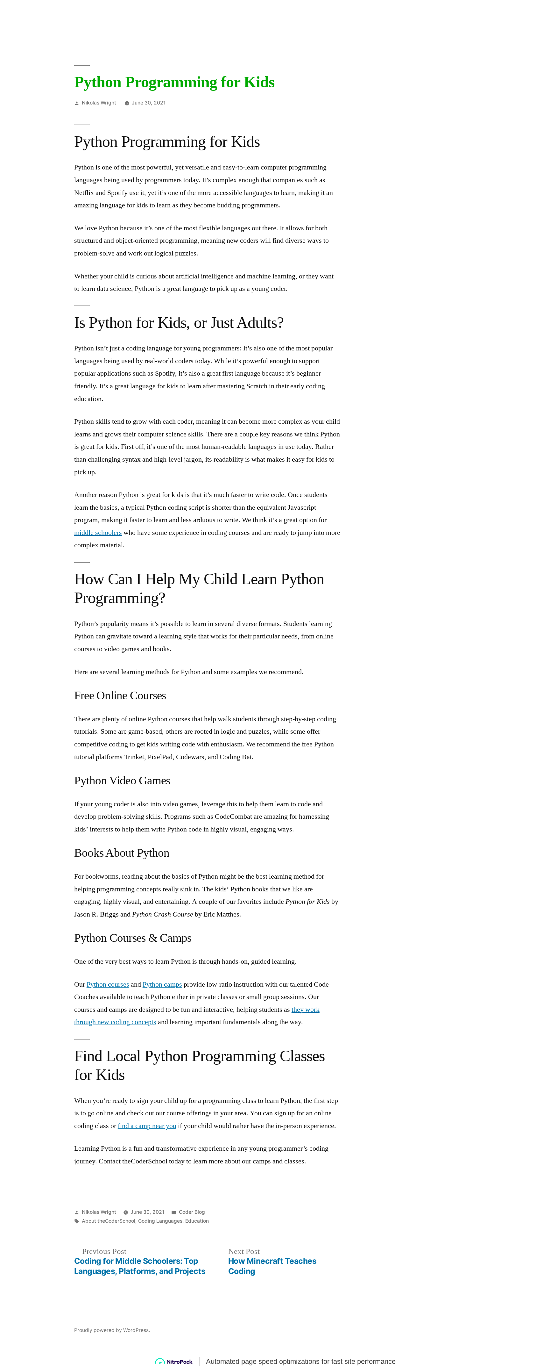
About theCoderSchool (108, 1221)
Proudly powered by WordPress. (112, 1330)
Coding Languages (160, 1221)
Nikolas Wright (99, 103)
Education (197, 1221)
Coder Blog (192, 1212)
